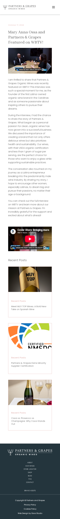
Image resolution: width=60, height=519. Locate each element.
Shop (30, 473)
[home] (19, 7)
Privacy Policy (30, 504)
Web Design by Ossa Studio (30, 513)
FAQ (29, 479)
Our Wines (29, 466)
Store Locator (30, 469)
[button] (53, 7)
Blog (30, 476)
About (30, 463)
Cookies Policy (30, 509)
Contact (30, 482)
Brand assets (30, 491)
